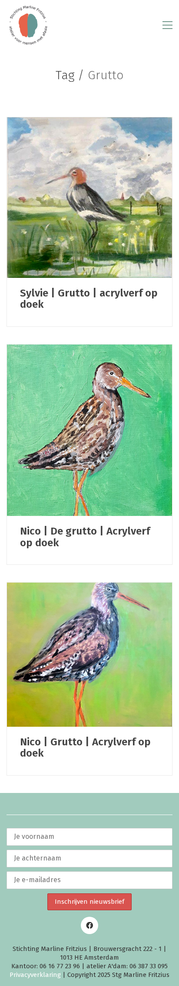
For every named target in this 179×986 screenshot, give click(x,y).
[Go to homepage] (28, 25)
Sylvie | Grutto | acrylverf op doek (89, 298)
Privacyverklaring (35, 975)
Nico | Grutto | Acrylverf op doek (85, 747)
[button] (167, 25)
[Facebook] (89, 925)
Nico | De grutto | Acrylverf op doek (85, 536)
